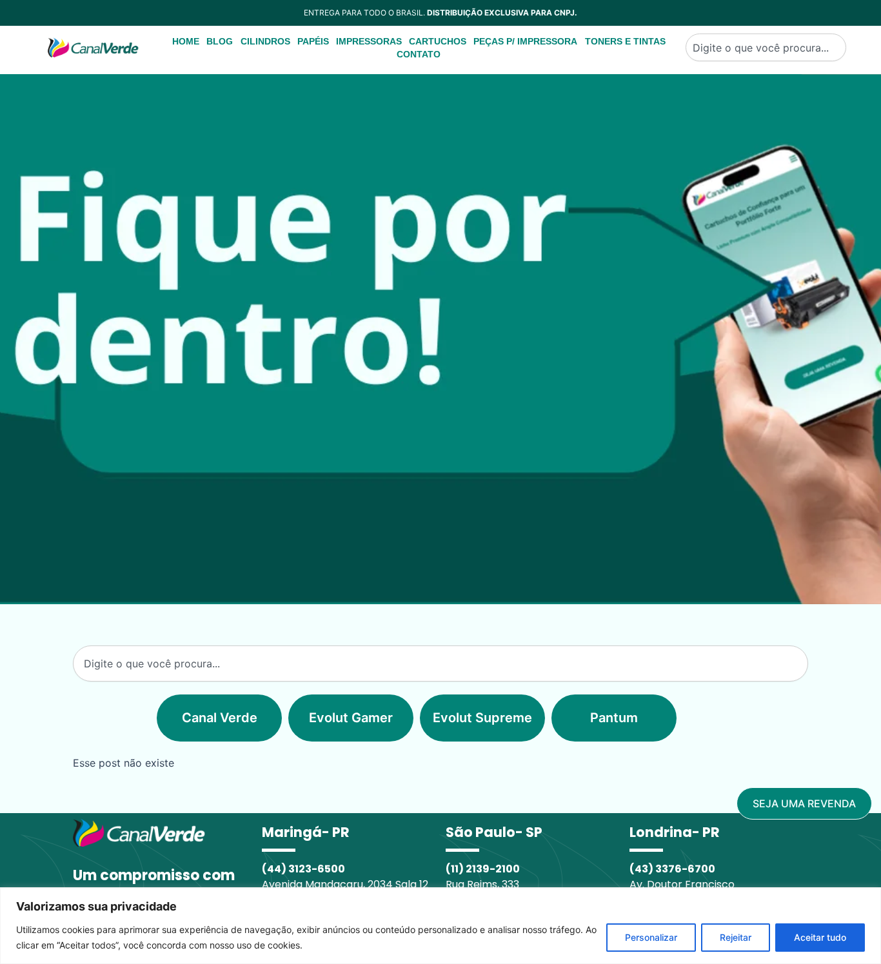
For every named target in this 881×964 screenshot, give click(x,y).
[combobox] (766, 47)
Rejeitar (735, 937)
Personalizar (651, 937)
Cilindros (265, 41)
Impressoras (369, 41)
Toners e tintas (625, 41)
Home (185, 41)
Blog (219, 41)
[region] (440, 925)
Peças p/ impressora (525, 41)
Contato (418, 54)
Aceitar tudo (820, 937)
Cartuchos (437, 41)
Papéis (313, 41)
